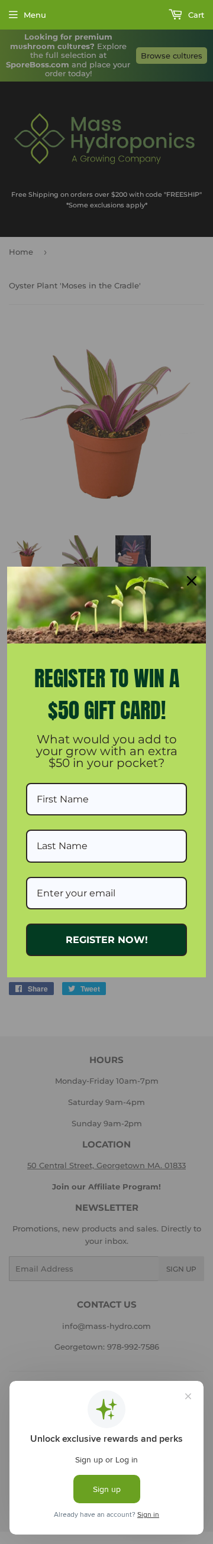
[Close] (192, 581)
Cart (195, 14)
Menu (35, 14)
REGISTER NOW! (107, 939)
